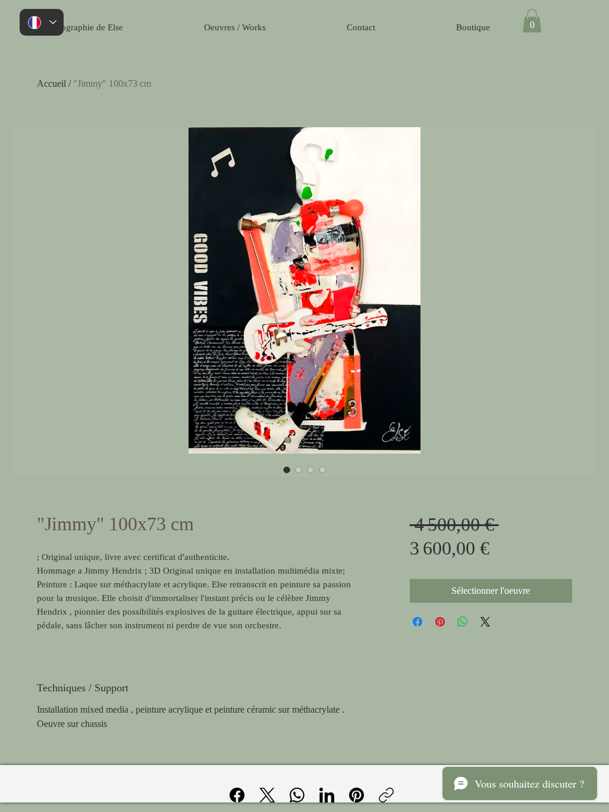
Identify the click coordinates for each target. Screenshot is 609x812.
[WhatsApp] (297, 795)
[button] (532, 20)
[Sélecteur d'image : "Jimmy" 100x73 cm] (287, 470)
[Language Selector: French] (42, 22)
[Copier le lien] (386, 795)
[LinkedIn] (326, 795)
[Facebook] (237, 795)
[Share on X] (485, 622)
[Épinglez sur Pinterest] (440, 622)
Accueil (51, 83)
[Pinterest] (356, 795)
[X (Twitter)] (267, 795)
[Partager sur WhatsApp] (463, 622)
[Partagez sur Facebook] (417, 622)
